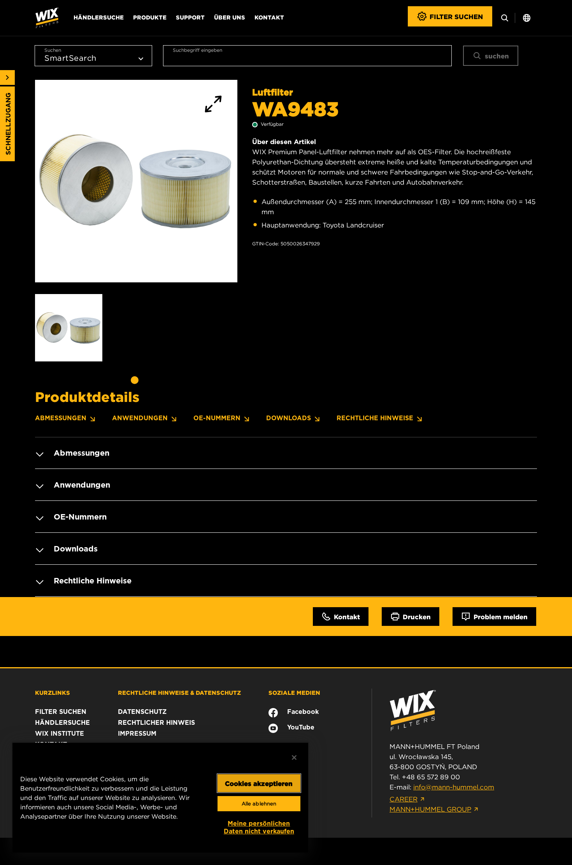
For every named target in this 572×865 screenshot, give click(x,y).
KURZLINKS (52, 692)
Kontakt (269, 17)
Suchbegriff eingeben (197, 50)
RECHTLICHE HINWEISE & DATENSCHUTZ (179, 692)
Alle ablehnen (259, 803)
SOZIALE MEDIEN (294, 692)
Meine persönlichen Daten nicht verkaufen (259, 827)
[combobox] (307, 56)
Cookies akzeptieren (259, 783)
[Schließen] (294, 757)
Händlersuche (99, 17)
